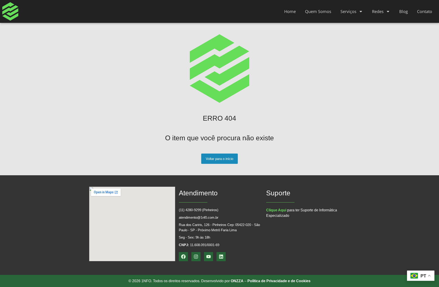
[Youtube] (208, 256)
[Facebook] (183, 256)
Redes (378, 11)
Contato (424, 11)
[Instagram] (196, 256)
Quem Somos (318, 11)
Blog (403, 11)
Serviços (348, 11)
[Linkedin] (221, 256)
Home (290, 11)
